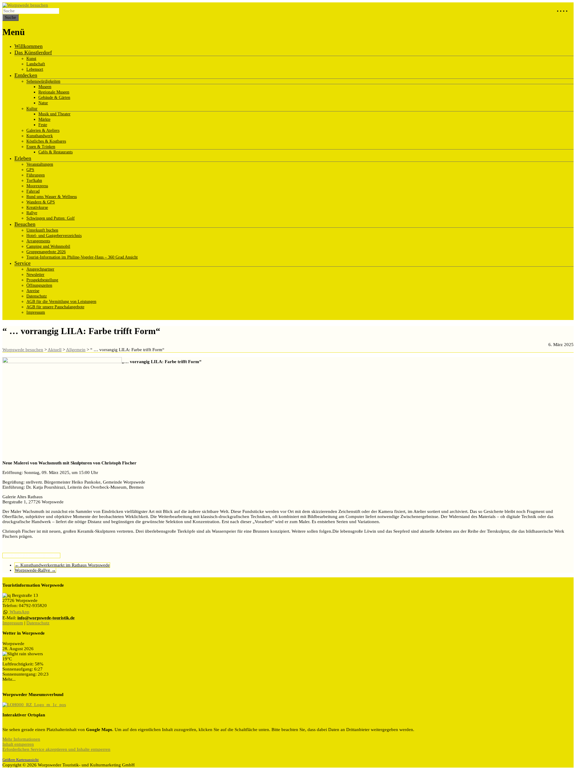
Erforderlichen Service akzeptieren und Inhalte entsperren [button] (56, 749)
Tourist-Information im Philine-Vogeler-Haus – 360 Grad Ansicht (82, 257)
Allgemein (34, 555)
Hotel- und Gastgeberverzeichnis (54, 235)
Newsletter (35, 274)
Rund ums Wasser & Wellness (51, 196)
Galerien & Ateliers (42, 130)
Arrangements (38, 241)
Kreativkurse (37, 207)
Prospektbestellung (42, 280)
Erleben (22, 158)
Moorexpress (37, 186)
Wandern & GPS (40, 202)
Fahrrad (33, 191)
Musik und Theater (54, 114)
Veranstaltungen (39, 164)
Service (22, 263)
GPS (30, 169)
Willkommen (28, 46)
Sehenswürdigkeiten (43, 81)
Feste (42, 125)
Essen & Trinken (40, 146)
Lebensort (34, 69)
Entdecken (25, 75)
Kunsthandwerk (39, 136)
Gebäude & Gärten (54, 97)
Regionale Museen (53, 92)
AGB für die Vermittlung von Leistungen (61, 301)
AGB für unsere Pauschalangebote (55, 307)
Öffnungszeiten (39, 285)
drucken (52, 555)
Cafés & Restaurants (55, 152)
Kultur (32, 108)
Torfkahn (34, 180)
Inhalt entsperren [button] (18, 744)
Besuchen (24, 224)
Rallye (31, 213)
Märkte (44, 119)
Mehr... (9, 679)
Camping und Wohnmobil (48, 246)
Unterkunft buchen (42, 230)
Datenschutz (36, 296)
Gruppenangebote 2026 (46, 252)
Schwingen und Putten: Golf (50, 218)
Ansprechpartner (40, 269)
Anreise (32, 291)
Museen (44, 86)
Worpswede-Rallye (35, 570)
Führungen (35, 175)
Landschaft (35, 64)
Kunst (31, 58)
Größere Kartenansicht (20, 760)
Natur (43, 103)
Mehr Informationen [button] (21, 739)
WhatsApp (18, 611)
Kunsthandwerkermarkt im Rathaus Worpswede (62, 565)
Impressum (35, 312)
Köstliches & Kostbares (46, 141)
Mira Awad (13, 555)
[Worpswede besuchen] (25, 5)
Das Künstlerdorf (33, 52)
